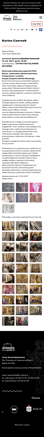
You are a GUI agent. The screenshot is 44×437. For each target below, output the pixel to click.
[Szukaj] (36, 29)
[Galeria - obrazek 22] (8, 300)
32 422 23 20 (23, 381)
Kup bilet (37, 24)
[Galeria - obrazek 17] (22, 278)
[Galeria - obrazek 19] (8, 289)
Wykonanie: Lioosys (22, 425)
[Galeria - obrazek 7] (8, 208)
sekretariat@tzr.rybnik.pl (17, 375)
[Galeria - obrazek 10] (8, 257)
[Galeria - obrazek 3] (36, 187)
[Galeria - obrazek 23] (22, 300)
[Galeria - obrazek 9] (36, 247)
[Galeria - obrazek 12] (36, 257)
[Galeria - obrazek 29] (22, 321)
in (14, 29)
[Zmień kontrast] (32, 29)
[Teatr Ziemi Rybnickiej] (12, 18)
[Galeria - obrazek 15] (36, 268)
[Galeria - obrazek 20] (22, 289)
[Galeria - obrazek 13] (8, 268)
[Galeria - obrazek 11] (22, 257)
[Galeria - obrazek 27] (36, 310)
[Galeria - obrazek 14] (22, 268)
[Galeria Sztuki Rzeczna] (9, 409)
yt (18, 29)
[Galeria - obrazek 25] (8, 310)
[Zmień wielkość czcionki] (27, 29)
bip (22, 29)
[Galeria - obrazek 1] (8, 187)
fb (11, 29)
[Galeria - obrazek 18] (36, 278)
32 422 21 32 (21, 378)
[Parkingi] (40, 29)
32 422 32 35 (33, 378)
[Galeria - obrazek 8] (22, 247)
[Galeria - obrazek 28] (8, 321)
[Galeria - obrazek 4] (8, 197)
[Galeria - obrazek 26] (22, 310)
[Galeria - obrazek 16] (8, 278)
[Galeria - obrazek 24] (36, 300)
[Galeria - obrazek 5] (22, 197)
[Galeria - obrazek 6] (36, 197)
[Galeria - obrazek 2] (22, 187)
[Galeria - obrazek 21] (36, 289)
